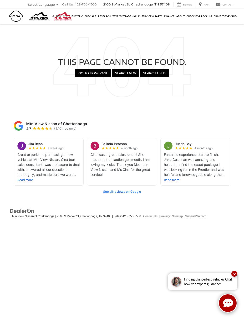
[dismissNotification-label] (234, 274)
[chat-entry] (227, 303)
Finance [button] (169, 16)
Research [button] (104, 16)
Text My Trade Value (126, 16)
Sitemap (177, 216)
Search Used (154, 73)
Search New (125, 73)
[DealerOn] (22, 211)
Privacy (165, 216)
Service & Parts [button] (152, 16)
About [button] (180, 16)
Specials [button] (90, 16)
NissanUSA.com (195, 216)
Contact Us (150, 216)
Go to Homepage (93, 73)
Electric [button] (77, 16)
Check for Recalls (199, 16)
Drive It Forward (225, 16)
